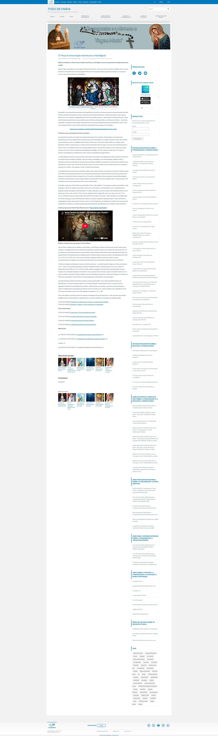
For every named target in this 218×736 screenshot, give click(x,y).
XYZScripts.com (115, 735)
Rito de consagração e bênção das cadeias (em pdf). (145, 520)
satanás (145, 698)
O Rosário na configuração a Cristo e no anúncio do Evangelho (89, 302)
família (135, 671)
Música (75, 2)
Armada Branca (137, 581)
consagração (137, 662)
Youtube (158, 725)
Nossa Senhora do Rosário (98, 208)
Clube (80, 2)
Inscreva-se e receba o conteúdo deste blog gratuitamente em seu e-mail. (93, 129)
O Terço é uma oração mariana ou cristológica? (143, 376)
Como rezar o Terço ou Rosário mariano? (82, 312)
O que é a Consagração (126, 16)
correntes (154, 662)
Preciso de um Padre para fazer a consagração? (143, 305)
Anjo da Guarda (138, 653)
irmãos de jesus (152, 674)
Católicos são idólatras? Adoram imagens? (143, 356)
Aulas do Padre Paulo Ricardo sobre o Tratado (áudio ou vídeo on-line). (144, 407)
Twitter (153, 725)
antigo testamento (150, 653)
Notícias (69, 2)
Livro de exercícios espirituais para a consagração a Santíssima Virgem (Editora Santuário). (144, 547)
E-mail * (134, 132)
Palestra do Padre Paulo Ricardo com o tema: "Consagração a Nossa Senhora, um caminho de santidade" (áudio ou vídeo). (145, 438)
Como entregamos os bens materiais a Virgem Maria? (144, 191)
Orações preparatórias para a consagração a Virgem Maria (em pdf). (144, 507)
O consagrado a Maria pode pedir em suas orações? (144, 249)
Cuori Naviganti (137, 600)
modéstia (136, 680)
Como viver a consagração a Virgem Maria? (144, 227)
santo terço (136, 698)
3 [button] (145, 108)
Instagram (163, 725)
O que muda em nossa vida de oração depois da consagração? (144, 270)
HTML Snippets (102, 735)
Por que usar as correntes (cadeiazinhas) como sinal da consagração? (145, 298)
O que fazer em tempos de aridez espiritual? (90, 369)
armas (135, 656)
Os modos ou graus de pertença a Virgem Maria (145, 634)
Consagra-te (136, 591)
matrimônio (144, 677)
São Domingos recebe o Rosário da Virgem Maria (81, 106)
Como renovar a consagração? (142, 222)
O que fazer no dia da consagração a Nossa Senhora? (144, 263)
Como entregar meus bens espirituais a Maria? (145, 198)
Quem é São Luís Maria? (161, 16)
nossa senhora (137, 683)
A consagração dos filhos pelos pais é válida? (144, 171)
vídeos (140, 704)
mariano (135, 677)
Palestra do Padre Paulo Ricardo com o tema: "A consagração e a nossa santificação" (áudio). (145, 430)
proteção (136, 695)
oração (135, 689)
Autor (62, 16)
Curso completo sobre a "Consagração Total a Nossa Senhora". (144, 422)
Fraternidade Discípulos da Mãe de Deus (145, 605)
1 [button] (138, 108)
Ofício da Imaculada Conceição (148, 686)
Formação (63, 2)
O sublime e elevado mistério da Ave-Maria (99, 369)
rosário (153, 695)
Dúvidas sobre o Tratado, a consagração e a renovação (108, 370)
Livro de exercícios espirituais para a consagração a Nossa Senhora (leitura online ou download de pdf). (144, 499)
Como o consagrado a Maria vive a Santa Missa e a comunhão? (145, 216)
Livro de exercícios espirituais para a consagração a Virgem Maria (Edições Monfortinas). (144, 556)
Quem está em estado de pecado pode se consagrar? (145, 330)
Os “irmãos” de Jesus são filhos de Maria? (145, 382)
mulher (152, 680)
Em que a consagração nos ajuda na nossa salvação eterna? (145, 243)
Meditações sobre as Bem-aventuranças (145, 629)
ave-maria (150, 656)
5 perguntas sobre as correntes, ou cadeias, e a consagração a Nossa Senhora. (143, 163)
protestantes (153, 692)
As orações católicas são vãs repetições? (145, 350)
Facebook (148, 725)
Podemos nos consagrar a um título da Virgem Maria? (144, 292)
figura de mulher (145, 671)
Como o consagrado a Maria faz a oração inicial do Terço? (72, 370)
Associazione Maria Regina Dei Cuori (144, 586)
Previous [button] (133, 98)
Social (99, 2)
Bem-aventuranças (138, 659)
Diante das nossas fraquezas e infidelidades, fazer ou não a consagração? (142, 235)
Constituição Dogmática (88, 334)
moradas (144, 680)
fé (138, 674)
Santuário (85, 2)
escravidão (150, 668)
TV (154, 2)
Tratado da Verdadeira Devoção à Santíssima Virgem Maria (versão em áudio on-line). (144, 469)
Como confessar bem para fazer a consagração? (143, 184)
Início (52, 16)
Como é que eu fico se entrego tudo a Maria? (144, 178)
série (134, 701)
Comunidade (93, 2)
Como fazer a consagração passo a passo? (145, 204)
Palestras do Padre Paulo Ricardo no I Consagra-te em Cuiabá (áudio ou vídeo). (145, 455)
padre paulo (143, 692)
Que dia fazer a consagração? (142, 324)
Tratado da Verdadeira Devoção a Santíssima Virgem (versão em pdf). (143, 527)
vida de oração (143, 701)
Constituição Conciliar (90, 339)
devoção (135, 665)
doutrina (143, 665)
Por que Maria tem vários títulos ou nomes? (143, 388)
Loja (168, 2)
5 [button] (152, 108)
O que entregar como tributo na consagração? (142, 256)
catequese (150, 659)
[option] (145, 91)
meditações (154, 677)
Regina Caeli (145, 695)
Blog (71, 16)
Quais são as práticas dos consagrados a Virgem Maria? (145, 312)
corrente (146, 662)
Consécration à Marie (139, 595)
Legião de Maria (138, 609)
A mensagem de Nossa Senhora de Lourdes (81, 369)
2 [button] (142, 108)
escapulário (140, 668)
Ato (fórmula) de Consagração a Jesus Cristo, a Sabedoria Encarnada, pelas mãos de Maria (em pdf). (144, 490)
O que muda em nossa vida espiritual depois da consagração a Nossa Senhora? (145, 276)
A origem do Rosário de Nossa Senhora (82, 320)
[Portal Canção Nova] (51, 2)
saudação (153, 698)
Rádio (161, 2)
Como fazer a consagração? (105, 16)
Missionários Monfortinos (140, 614)
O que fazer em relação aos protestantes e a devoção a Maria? (145, 370)
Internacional (127, 731)
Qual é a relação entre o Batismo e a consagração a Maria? (144, 319)
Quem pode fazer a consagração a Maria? (145, 336)
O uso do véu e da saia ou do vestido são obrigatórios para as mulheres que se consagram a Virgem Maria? (145, 284)
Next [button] (158, 98)
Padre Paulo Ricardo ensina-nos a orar (144, 640)
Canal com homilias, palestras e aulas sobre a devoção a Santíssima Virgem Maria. (144, 414)
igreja (143, 674)
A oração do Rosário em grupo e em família (83, 316)
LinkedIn (168, 725)
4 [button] (149, 108)
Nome (134, 126)
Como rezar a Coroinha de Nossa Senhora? (143, 363)
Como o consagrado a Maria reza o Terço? (143, 209)
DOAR (101, 725)
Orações (142, 689)
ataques (142, 656)
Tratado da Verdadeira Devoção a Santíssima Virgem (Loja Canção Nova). (145, 563)
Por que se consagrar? (85, 16)
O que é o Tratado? (143, 16)
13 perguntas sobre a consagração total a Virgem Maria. (145, 156)
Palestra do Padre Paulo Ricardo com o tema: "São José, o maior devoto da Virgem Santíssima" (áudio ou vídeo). (145, 447)
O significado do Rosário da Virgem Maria (83, 324)
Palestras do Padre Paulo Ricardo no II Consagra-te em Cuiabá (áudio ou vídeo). (145, 462)
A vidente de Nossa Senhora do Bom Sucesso (62, 369)
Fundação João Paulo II (102, 731)
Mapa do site (116, 731)
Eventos (57, 2)
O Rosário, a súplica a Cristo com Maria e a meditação (86, 304)
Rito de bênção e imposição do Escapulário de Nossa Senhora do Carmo (145, 513)
